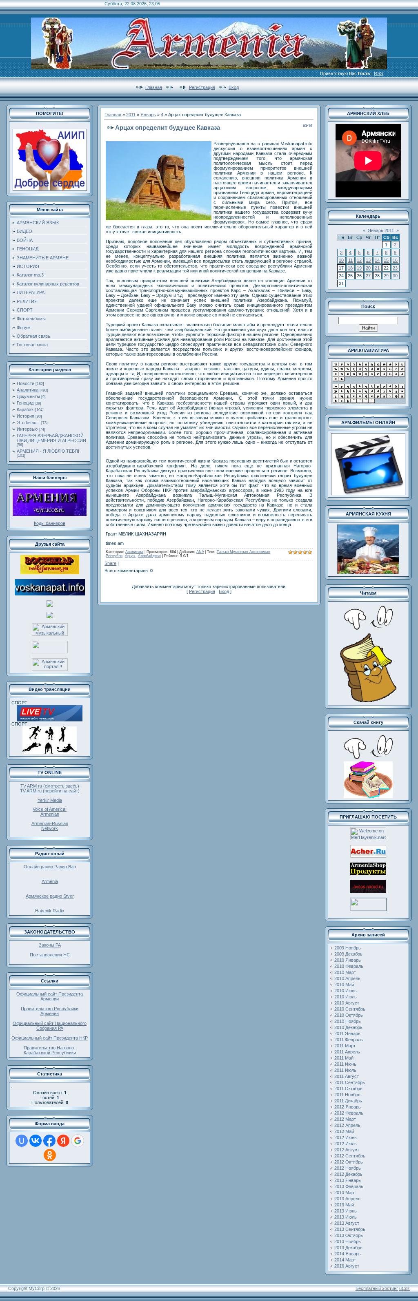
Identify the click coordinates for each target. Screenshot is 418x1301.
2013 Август (346, 1223)
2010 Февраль (348, 966)
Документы (28, 396)
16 (395, 260)
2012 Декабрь (348, 1174)
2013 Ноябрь (347, 1241)
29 (386, 275)
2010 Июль (345, 996)
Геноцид (25, 402)
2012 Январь (347, 1106)
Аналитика (27, 389)
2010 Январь (347, 960)
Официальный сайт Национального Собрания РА (50, 1026)
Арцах (130, 556)
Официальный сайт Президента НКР (49, 1037)
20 (368, 268)
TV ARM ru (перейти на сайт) (50, 790)
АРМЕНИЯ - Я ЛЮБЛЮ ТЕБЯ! (48, 451)
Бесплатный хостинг (377, 1288)
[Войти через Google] (77, 1140)
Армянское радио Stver (50, 896)
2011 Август (346, 1076)
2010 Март (345, 972)
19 (359, 268)
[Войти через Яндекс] (63, 1141)
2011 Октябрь (348, 1088)
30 (395, 275)
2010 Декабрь (348, 1027)
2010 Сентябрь (349, 1009)
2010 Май (344, 984)
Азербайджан (149, 556)
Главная (153, 87)
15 (386, 260)
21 (377, 268)
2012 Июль (345, 1143)
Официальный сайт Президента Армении (49, 996)
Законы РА (50, 945)
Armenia (50, 881)
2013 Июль (345, 1217)
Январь (148, 114)
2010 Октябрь (348, 1015)
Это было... (28, 422)
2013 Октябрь (348, 1235)
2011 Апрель (347, 1051)
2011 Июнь (345, 1064)
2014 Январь (347, 1253)
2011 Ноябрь (347, 1094)
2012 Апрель (347, 1125)
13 (368, 260)
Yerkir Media (50, 800)
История (25, 416)
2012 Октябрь (348, 1161)
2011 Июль (345, 1070)
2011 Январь (347, 1033)
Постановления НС (50, 954)
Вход (234, 87)
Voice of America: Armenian (50, 811)
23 (395, 268)
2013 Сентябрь (349, 1229)
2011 (131, 114)
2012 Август (346, 1149)
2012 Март (345, 1119)
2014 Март (345, 1259)
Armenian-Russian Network (49, 826)
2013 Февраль (348, 1186)
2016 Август (346, 1265)
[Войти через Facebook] (49, 1141)
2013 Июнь (345, 1210)
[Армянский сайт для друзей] (368, 856)
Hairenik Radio (49, 910)
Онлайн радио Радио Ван (50, 866)
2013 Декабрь (348, 1247)
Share (110, 563)
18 (350, 268)
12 (359, 260)
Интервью (27, 429)
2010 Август (346, 1002)
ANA (200, 552)
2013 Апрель (347, 1198)
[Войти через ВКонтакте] (35, 1141)
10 (341, 260)
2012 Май (344, 1131)
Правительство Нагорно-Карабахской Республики (50, 1050)
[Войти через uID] (22, 1141)
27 (368, 275)
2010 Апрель (347, 978)
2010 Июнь (345, 990)
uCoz (404, 1288)
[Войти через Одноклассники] (50, 1155)
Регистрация (202, 87)
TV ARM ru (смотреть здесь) (49, 785)
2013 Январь (347, 1180)
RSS (378, 73)
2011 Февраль (348, 1039)
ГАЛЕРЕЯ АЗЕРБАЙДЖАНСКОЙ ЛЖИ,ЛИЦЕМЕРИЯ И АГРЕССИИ (51, 438)
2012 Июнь (345, 1137)
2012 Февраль (348, 1113)
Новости (25, 383)
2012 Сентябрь (349, 1155)
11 (350, 260)
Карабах (25, 409)
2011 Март (345, 1045)
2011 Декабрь (348, 1100)
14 (377, 260)
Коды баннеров (49, 523)
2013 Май (344, 1204)
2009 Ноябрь (347, 947)
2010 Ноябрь (347, 1021)
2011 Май (344, 1057)
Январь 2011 (381, 230)
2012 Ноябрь (347, 1168)
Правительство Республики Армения (49, 1011)
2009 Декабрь (348, 953)
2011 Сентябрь (349, 1082)
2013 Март (345, 1192)
